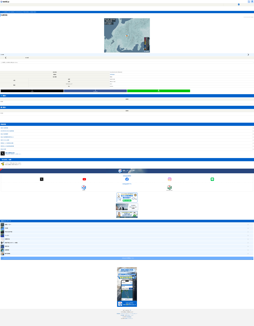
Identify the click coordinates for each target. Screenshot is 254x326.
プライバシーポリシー (125, 313)
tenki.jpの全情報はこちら (128, 258)
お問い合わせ (127, 315)
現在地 (239, 5)
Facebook (95, 91)
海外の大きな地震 (5, 140)
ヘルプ (132, 315)
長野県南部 (112, 74)
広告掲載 (122, 315)
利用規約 (118, 313)
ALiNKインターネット (129, 318)
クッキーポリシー (133, 313)
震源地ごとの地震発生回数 (7, 143)
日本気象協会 (128, 316)
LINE (159, 91)
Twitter (32, 91)
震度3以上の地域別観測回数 (7, 146)
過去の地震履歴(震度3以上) (7, 137)
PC (130, 310)
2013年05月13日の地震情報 (7, 131)
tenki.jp (5, 1)
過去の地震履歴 (4, 134)
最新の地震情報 (4, 127)
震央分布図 (3, 149)
